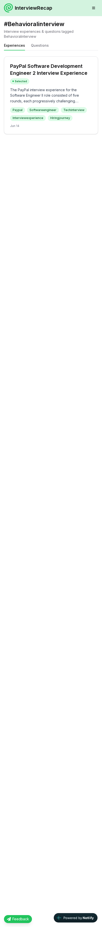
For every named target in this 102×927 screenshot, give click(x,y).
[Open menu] (93, 7)
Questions (40, 45)
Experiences (14, 45)
